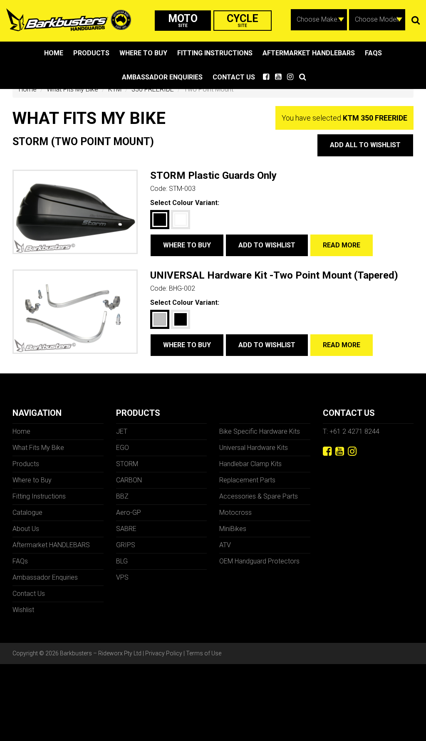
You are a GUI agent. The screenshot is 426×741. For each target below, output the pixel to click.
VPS (122, 577)
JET (121, 431)
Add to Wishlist (266, 245)
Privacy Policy (163, 653)
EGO (122, 448)
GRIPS (125, 545)
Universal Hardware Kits (253, 448)
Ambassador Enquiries (162, 77)
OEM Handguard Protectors (259, 561)
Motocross (235, 512)
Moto (183, 20)
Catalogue (27, 512)
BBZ (122, 496)
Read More (341, 245)
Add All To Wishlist (365, 145)
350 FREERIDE (152, 89)
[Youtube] (339, 451)
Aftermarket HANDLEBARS (309, 53)
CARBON (129, 480)
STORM (127, 464)
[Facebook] (327, 451)
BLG (122, 561)
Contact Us (234, 77)
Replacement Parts (247, 480)
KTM (114, 89)
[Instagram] (352, 451)
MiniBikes (232, 529)
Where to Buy (143, 53)
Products (91, 53)
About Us (25, 529)
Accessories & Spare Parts (258, 496)
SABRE (126, 529)
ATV (225, 545)
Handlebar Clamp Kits (250, 464)
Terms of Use (203, 653)
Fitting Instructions (215, 53)
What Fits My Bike (72, 89)
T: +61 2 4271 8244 (351, 431)
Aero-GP (128, 512)
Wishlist (23, 610)
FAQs (373, 53)
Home (53, 53)
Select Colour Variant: (184, 203)
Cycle (242, 20)
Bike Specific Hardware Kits (259, 431)
